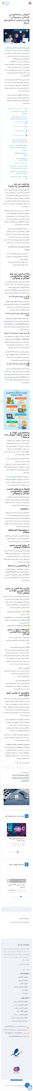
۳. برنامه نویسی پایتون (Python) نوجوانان (21, 159)
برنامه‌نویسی (25, 781)
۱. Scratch (24, 150)
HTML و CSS (8, 380)
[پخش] (9, 881)
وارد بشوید (13, 922)
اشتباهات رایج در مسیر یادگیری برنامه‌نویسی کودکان (18, 172)
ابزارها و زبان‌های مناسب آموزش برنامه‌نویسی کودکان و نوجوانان (18, 146)
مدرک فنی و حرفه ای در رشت (20, 1021)
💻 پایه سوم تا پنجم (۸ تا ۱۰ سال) (20, 131)
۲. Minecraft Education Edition (21, 154)
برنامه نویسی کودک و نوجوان (20, 778)
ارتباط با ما (25, 990)
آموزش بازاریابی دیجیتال (21, 987)
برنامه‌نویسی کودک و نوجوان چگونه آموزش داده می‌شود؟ (19, 141)
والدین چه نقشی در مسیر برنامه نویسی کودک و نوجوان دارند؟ (18, 167)
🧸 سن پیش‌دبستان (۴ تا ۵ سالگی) (20, 122)
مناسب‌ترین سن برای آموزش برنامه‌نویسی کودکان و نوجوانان (18, 118)
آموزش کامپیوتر (23, 980)
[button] (22, 851)
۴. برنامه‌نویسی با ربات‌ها (21, 163)
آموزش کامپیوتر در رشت (21, 1005)
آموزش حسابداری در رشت (20, 1001)
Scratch (12, 352)
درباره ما (25, 993)
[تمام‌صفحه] (25, 881)
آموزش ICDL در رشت (22, 1011)
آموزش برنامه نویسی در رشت (19, 1018)
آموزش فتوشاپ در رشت (21, 1014)
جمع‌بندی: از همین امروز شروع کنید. (19, 178)
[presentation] (8, 837)
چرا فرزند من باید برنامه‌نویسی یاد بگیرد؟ (19, 112)
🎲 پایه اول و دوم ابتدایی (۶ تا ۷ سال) (20, 127)
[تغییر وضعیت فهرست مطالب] (25, 108)
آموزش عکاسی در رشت (21, 1008)
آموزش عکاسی (24, 984)
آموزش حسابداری (23, 977)
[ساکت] (22, 881)
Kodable (9, 324)
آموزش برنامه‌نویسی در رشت (20, 775)
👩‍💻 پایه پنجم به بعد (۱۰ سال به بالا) (20, 136)
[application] (16, 877)
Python (6, 371)
